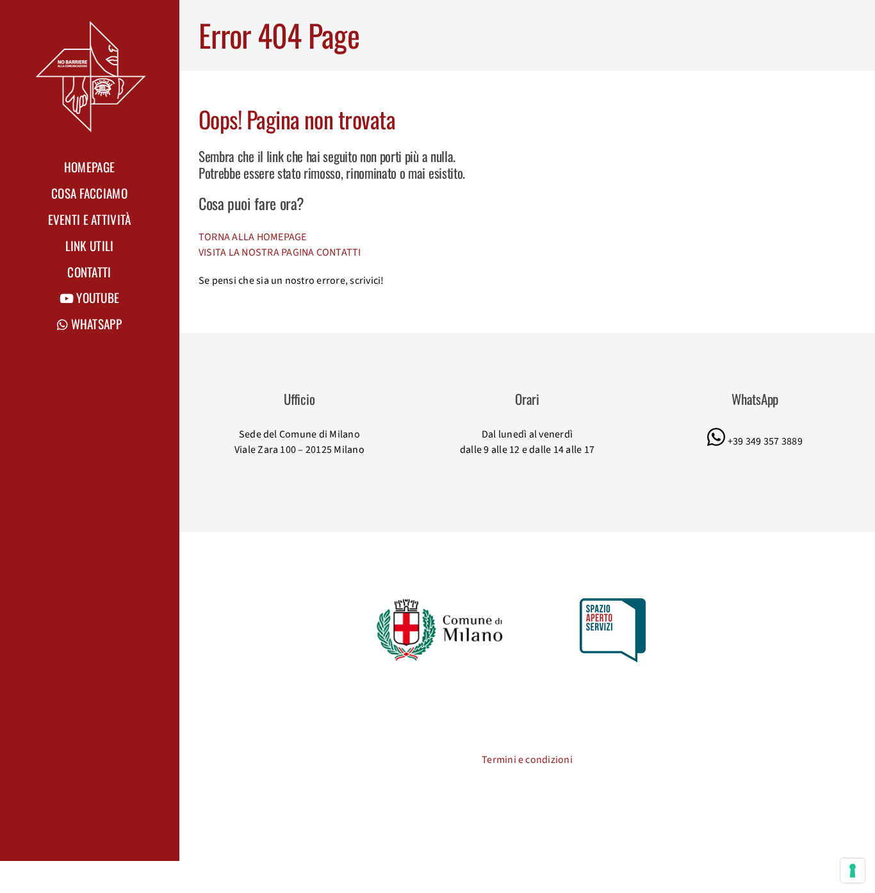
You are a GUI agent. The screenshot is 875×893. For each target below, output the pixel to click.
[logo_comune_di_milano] (442, 601)
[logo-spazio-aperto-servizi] (613, 603)
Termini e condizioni (527, 760)
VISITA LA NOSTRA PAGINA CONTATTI (280, 252)
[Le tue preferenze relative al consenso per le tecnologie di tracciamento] (852, 870)
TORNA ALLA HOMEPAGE (253, 237)
